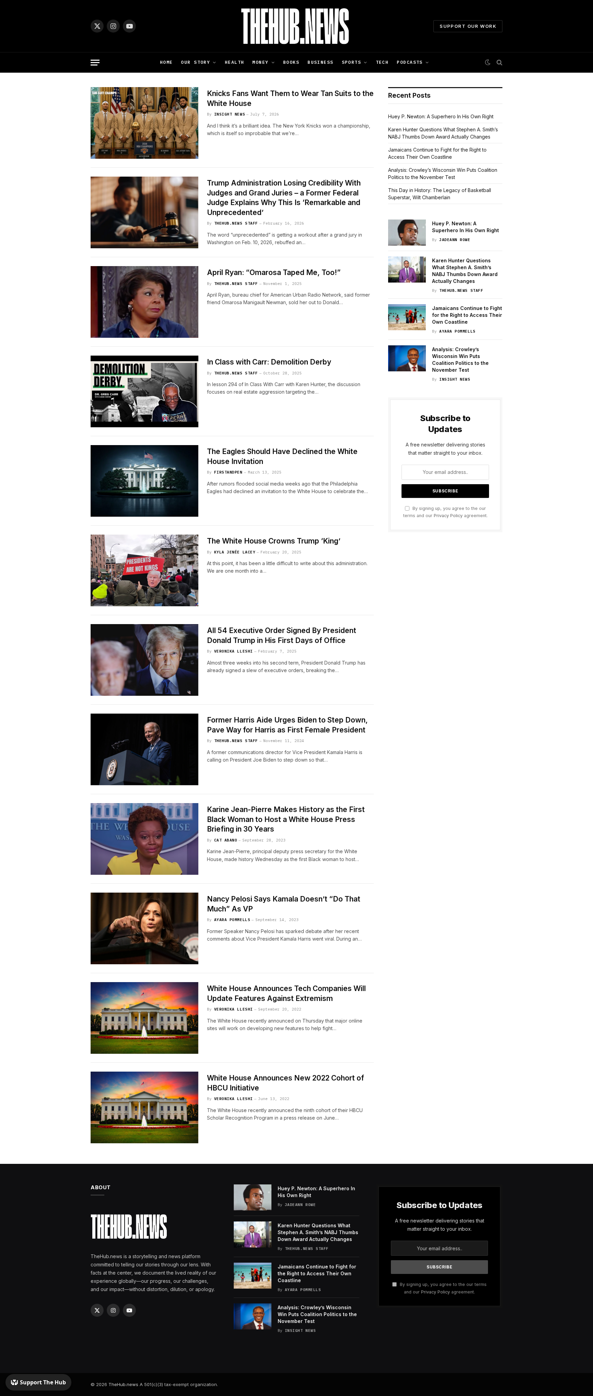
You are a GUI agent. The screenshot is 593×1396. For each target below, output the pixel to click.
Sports (351, 62)
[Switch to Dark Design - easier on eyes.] (487, 62)
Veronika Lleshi (233, 651)
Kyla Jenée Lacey (235, 552)
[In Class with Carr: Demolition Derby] (144, 391)
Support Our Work (468, 26)
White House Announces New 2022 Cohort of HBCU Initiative (285, 1083)
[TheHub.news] (296, 26)
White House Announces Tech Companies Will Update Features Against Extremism (286, 993)
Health (234, 62)
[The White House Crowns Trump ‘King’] (144, 570)
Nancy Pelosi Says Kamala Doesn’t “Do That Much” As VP (283, 904)
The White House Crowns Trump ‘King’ (273, 541)
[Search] (498, 62)
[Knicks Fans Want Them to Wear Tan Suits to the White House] (144, 123)
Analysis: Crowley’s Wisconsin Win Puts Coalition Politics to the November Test (460, 359)
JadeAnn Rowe (454, 239)
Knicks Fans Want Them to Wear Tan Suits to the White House (290, 98)
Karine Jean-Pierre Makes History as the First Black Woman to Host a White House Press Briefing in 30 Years (286, 819)
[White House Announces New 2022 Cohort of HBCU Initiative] (144, 1107)
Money (260, 62)
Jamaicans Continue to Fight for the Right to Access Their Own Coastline (467, 315)
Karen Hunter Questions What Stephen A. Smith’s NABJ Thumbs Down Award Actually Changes (465, 271)
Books (291, 62)
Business (320, 62)
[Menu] (95, 62)
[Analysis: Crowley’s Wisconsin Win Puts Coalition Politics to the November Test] (407, 358)
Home (166, 62)
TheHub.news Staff (236, 223)
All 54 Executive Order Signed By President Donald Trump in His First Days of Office (281, 635)
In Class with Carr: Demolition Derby (269, 362)
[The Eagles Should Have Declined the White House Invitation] (144, 481)
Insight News (229, 114)
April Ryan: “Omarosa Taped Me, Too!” (274, 272)
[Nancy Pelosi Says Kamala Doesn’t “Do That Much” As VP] (144, 928)
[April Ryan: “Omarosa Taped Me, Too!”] (144, 302)
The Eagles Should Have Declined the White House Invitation (282, 456)
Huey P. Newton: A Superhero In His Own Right (440, 116)
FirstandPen (228, 472)
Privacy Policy (448, 515)
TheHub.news (123, 1384)
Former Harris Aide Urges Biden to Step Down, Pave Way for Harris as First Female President (287, 725)
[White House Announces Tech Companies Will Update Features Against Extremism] (144, 1018)
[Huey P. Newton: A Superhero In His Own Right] (407, 232)
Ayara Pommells (232, 919)
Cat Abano (225, 840)
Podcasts (409, 62)
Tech (382, 62)
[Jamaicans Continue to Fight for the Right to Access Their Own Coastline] (407, 317)
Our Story (195, 62)
